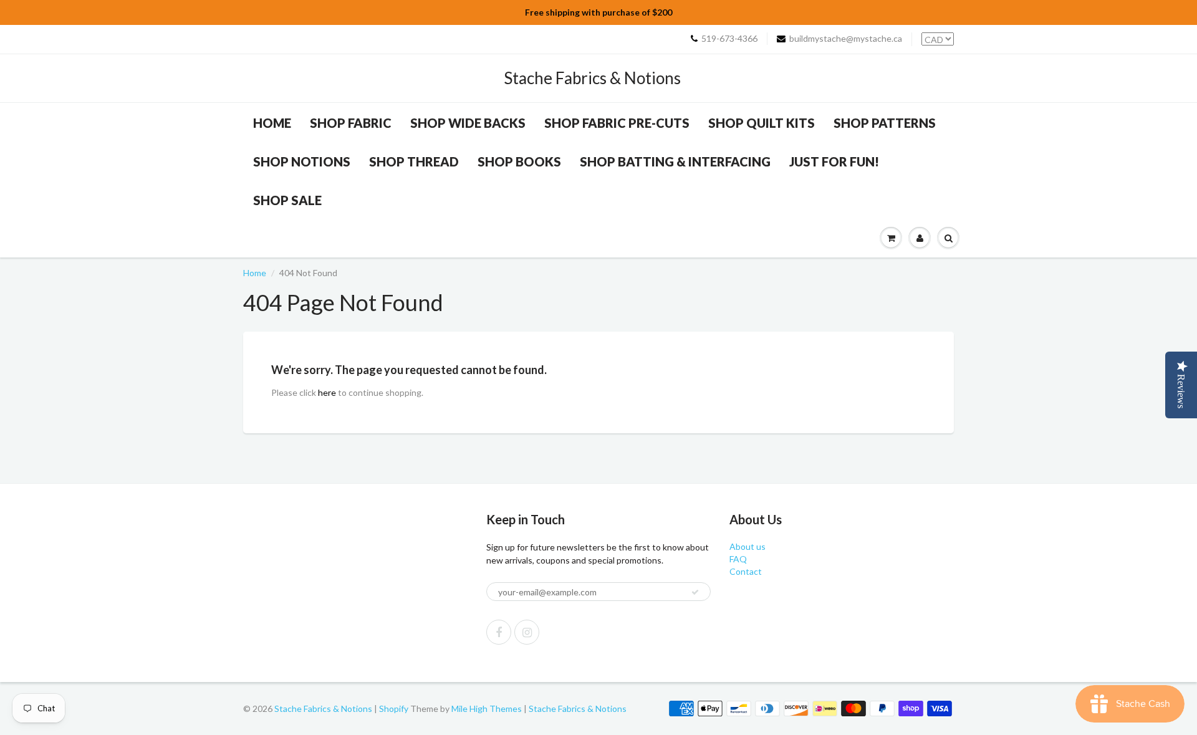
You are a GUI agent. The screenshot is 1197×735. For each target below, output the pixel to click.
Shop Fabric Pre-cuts (617, 122)
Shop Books (519, 161)
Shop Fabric (351, 122)
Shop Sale (287, 200)
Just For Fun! (834, 161)
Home (272, 122)
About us (747, 546)
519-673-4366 (729, 38)
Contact (745, 571)
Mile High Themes (486, 708)
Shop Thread (414, 161)
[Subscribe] (695, 592)
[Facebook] (498, 632)
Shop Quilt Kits (761, 122)
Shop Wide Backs (468, 122)
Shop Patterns (885, 122)
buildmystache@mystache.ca (845, 38)
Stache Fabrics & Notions (592, 78)
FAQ (738, 559)
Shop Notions (301, 161)
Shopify (393, 708)
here (327, 392)
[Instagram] (526, 632)
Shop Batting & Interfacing (675, 161)
